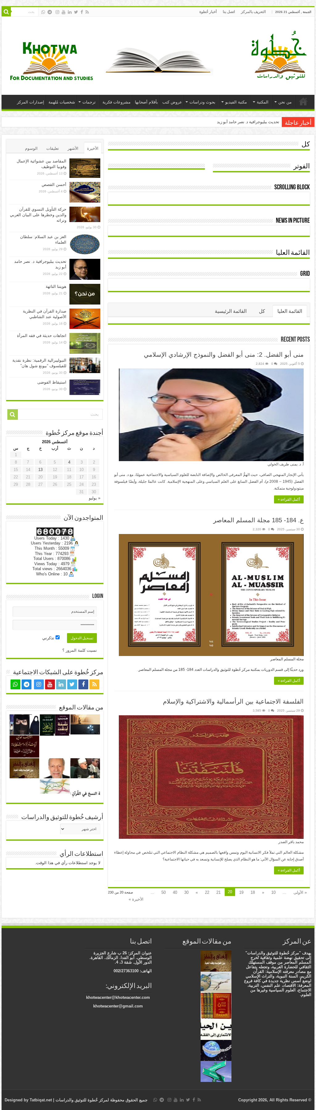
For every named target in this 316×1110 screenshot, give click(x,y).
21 (218, 892)
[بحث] (6, 11)
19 (241, 892)
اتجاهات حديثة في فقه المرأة (41, 335)
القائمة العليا (293, 253)
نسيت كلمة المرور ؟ (79, 650)
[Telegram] (49, 12)
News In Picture (293, 221)
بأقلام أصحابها (146, 102)
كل (305, 144)
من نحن (285, 102)
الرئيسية (303, 101)
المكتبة (262, 102)
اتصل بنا (229, 12)
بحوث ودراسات (202, 102)
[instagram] (57, 12)
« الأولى (300, 892)
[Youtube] (63, 12)
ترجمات (89, 102)
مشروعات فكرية (116, 102)
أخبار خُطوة (208, 12)
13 (40, 469)
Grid (305, 274)
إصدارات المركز (30, 102)
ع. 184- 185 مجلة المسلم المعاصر (258, 520)
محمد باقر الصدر (291, 842)
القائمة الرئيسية (231, 311)
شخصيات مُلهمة (61, 102)
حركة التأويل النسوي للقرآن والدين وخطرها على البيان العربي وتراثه (38, 215)
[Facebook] (82, 12)
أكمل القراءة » (289, 499)
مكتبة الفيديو (236, 102)
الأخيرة (92, 148)
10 (273, 892)
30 (186, 892)
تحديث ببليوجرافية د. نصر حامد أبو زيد (248, 122)
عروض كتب (172, 102)
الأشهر (73, 148)
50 (163, 892)
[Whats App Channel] (43, 12)
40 (175, 892)
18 (253, 892)
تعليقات (52, 148)
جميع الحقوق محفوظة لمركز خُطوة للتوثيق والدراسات (101, 1100)
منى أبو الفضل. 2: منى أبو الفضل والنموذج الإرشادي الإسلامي (224, 354)
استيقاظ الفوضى (51, 382)
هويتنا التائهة (56, 286)
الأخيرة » (136, 899)
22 (207, 892)
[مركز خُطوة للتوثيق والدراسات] (280, 54)
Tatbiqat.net (41, 1100)
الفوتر (301, 166)
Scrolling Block (292, 187)
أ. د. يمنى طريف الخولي (286, 464)
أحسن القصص (54, 184)
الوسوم (31, 148)
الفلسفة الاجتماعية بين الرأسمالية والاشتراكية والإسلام (233, 701)
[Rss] (87, 12)
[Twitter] (76, 12)
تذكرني (49, 638)
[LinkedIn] (69, 12)
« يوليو (94, 498)
